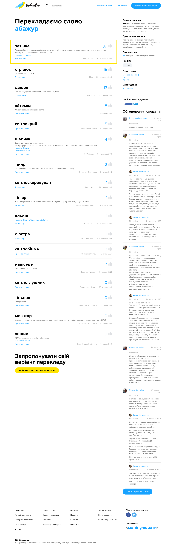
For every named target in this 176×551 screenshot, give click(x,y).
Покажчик (19, 510)
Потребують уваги (23, 515)
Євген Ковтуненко (141, 172)
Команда (74, 520)
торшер (126, 79)
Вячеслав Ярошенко (88, 172)
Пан (91, 77)
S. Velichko (89, 154)
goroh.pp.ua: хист (24, 340)
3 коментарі (20, 77)
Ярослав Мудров (88, 272)
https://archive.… (22, 148)
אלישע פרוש (88, 58)
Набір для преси (105, 515)
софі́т (125, 77)
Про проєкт (121, 5)
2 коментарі (20, 187)
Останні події (20, 524)
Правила (74, 515)
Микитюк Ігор (87, 239)
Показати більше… (23, 55)
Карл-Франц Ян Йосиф (87, 344)
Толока (18, 529)
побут (127, 65)
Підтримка (74, 524)
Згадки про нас (104, 510)
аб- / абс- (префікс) (131, 75)
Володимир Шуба (87, 287)
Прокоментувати (22, 113)
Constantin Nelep (136, 135)
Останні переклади (51, 515)
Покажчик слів (104, 5)
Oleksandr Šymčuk (89, 254)
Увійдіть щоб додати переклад (37, 370)
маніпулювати (142, 528)
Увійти (146, 5)
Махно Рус (91, 95)
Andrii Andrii (128, 88)
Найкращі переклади (24, 520)
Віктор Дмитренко (89, 128)
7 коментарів (20, 58)
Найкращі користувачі (52, 524)
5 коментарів (20, 95)
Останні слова (49, 510)
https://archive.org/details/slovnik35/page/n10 (31, 220)
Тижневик (47, 520)
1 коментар (19, 205)
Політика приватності (107, 520)
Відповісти (133, 124)
